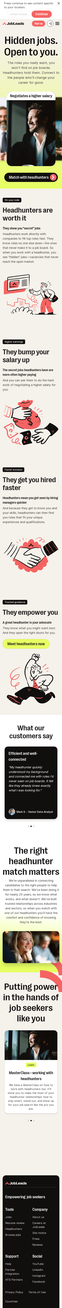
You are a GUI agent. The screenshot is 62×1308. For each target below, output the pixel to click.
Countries (11, 1301)
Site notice (39, 1233)
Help (8, 1263)
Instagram (38, 1275)
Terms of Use (37, 1292)
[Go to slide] (28, 826)
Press (36, 1238)
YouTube (38, 1263)
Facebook (38, 1281)
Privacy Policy (14, 1292)
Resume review (14, 1223)
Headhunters (13, 1229)
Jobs (8, 1217)
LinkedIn (37, 1269)
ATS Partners (14, 1279)
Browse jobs (13, 1234)
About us (38, 1217)
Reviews (37, 1244)
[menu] (57, 23)
